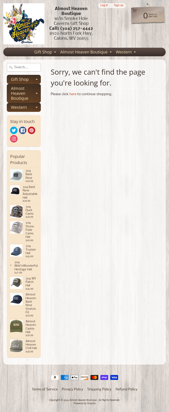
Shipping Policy (99, 389)
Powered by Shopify (85, 403)
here (72, 94)
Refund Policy (126, 389)
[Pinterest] (31, 130)
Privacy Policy (72, 389)
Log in (104, 5)
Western (126, 52)
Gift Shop (45, 52)
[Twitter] (14, 130)
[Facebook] (22, 130)
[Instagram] (14, 138)
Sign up (118, 5)
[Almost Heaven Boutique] (24, 23)
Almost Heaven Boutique (86, 52)
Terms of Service (45, 389)
